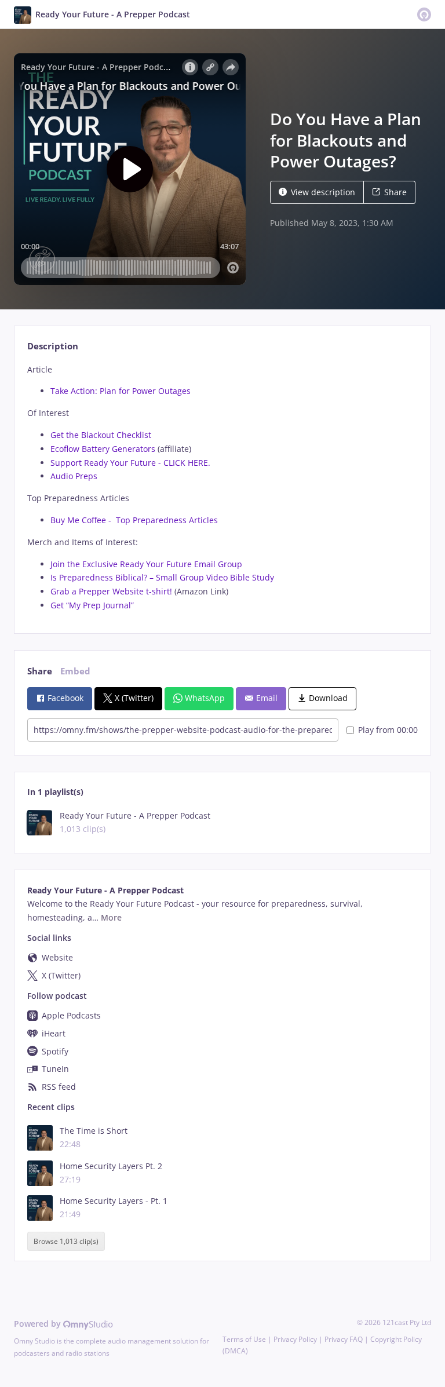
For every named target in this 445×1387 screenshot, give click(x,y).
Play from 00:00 (388, 729)
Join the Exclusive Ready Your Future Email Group (146, 564)
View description (323, 192)
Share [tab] (39, 671)
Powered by (38, 1323)
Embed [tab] (75, 671)
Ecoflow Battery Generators (102, 448)
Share (395, 192)
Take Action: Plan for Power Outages (120, 390)
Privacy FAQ (343, 1339)
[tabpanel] (222, 487)
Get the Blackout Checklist (100, 434)
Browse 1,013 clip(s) (66, 1241)
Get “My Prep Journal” (92, 605)
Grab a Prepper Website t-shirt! (112, 591)
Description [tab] (52, 346)
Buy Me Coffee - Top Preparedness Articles (134, 519)
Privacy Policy (295, 1339)
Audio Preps (73, 475)
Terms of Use (244, 1339)
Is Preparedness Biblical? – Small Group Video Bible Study (162, 577)
